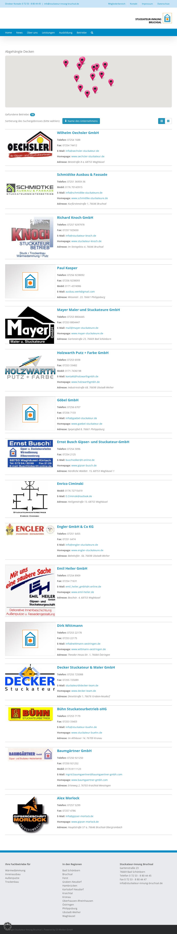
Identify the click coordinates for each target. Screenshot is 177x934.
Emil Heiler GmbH (72, 568)
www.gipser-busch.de (84, 465)
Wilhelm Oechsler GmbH (78, 132)
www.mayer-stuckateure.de (87, 333)
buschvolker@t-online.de (80, 460)
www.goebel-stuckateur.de (86, 423)
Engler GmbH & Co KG (75, 526)
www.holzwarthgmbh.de (85, 382)
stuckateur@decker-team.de (82, 685)
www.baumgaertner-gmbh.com (89, 780)
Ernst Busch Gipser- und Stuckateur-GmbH (93, 441)
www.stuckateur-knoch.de (86, 241)
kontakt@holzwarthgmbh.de (82, 376)
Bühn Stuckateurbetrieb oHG (82, 709)
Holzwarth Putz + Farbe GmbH (83, 352)
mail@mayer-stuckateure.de (82, 327)
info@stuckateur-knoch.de (81, 235)
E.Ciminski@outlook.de (79, 496)
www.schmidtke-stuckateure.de (89, 198)
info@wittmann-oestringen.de (83, 643)
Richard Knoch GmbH (75, 217)
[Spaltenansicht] (168, 121)
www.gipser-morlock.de (85, 821)
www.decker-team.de (83, 690)
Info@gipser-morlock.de (79, 816)
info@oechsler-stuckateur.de (82, 150)
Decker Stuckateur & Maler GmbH (86, 667)
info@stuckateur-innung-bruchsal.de (61, 3)
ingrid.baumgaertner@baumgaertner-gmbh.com (94, 774)
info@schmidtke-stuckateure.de (84, 192)
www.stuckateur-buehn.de (86, 732)
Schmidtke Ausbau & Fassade (82, 174)
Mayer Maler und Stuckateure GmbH (88, 309)
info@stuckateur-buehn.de (81, 727)
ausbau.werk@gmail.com (80, 291)
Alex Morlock (68, 798)
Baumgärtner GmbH (74, 750)
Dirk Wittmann (70, 625)
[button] (92, 32)
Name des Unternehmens (82, 121)
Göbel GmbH (67, 400)
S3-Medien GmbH (64, 929)
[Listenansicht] (161, 121)
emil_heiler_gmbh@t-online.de (83, 586)
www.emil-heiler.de (82, 592)
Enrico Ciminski (70, 483)
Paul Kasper (67, 268)
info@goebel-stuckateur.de (81, 418)
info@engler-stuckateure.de (82, 544)
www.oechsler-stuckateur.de (87, 156)
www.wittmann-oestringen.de (88, 649)
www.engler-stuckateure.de (87, 550)
